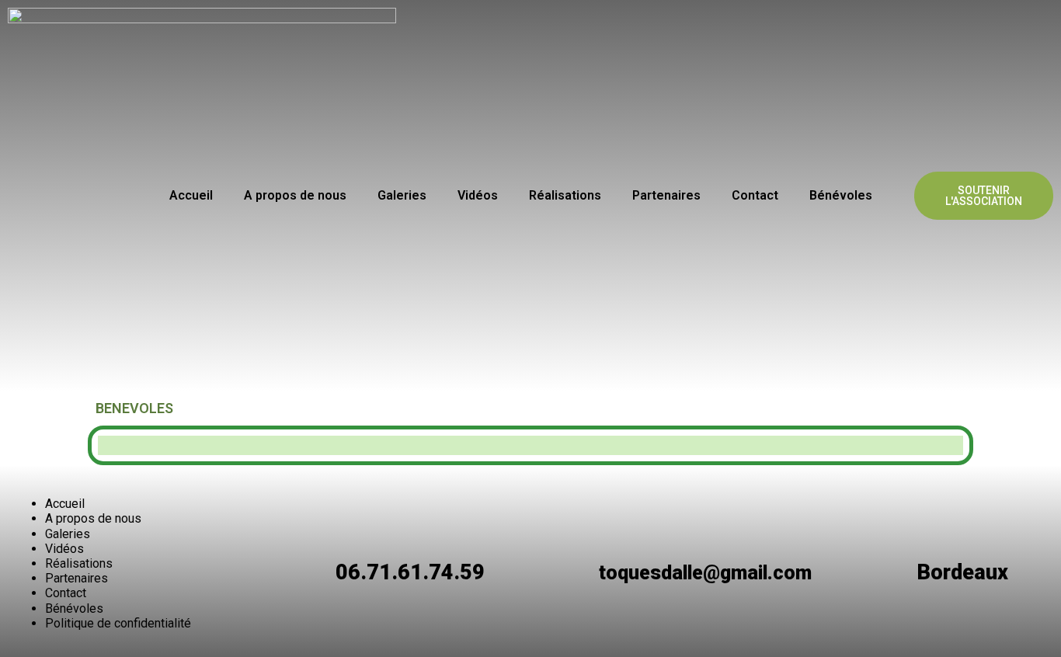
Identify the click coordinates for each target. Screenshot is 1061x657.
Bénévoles (840, 195)
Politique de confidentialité (118, 623)
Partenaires (666, 195)
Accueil (191, 195)
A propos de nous (295, 195)
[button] (983, 196)
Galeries (401, 195)
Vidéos (477, 195)
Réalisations (565, 195)
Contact (755, 195)
